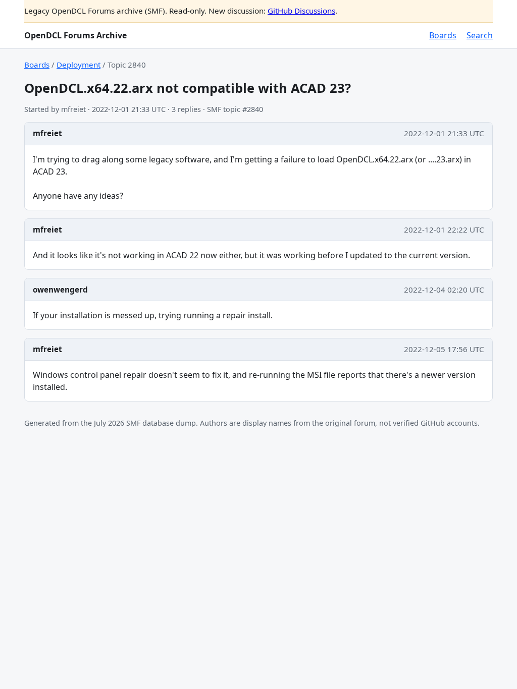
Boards (442, 35)
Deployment (78, 65)
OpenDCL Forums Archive (75, 35)
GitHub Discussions (301, 11)
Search (480, 35)
